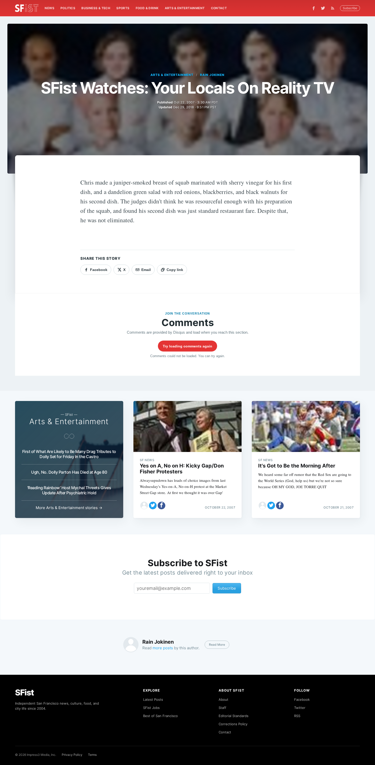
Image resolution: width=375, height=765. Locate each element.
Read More (217, 644)
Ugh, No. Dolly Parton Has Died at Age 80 (69, 472)
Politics (67, 8)
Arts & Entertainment (185, 8)
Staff (222, 708)
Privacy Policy (72, 755)
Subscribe (350, 8)
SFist (24, 692)
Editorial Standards (233, 716)
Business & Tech (95, 8)
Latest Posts (153, 699)
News (49, 8)
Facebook (302, 699)
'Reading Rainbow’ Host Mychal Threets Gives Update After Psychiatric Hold (69, 490)
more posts (163, 647)
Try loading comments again (187, 346)
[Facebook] (313, 8)
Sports (122, 8)
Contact (219, 8)
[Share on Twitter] (152, 505)
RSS (297, 716)
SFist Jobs (151, 708)
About (223, 699)
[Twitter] (323, 8)
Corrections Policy (233, 724)
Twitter (299, 708)
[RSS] (334, 8)
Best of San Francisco (160, 716)
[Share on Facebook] (161, 505)
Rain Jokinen (212, 75)
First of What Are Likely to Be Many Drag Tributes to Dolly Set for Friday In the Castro (69, 454)
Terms (92, 755)
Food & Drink (147, 8)
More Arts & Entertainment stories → (69, 507)
